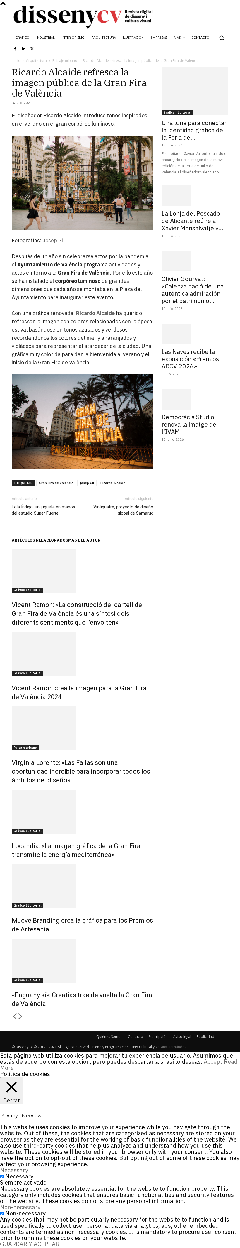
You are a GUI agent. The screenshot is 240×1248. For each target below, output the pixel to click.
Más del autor (84, 540)
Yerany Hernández (170, 1046)
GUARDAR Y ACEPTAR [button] (29, 1244)
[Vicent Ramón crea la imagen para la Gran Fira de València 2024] (82, 654)
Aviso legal (182, 1036)
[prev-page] (15, 1017)
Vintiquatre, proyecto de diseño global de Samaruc (123, 510)
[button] (221, 38)
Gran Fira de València (56, 483)
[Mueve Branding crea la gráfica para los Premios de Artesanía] (82, 886)
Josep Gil (53, 240)
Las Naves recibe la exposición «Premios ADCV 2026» (190, 358)
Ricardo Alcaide (95, 313)
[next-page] (20, 1017)
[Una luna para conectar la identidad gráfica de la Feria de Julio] (195, 91)
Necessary (19, 1176)
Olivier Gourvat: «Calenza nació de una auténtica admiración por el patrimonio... (193, 290)
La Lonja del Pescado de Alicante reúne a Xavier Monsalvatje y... (192, 220)
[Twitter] (32, 49)
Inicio (16, 60)
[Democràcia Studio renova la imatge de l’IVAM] (195, 399)
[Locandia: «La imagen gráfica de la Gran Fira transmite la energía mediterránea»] (82, 812)
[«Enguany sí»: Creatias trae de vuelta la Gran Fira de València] (82, 961)
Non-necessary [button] (20, 1207)
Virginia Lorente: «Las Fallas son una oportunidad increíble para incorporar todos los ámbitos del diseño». (81, 771)
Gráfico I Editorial (27, 590)
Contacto (135, 1036)
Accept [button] (213, 1062)
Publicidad (205, 1036)
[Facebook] (15, 49)
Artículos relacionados (40, 540)
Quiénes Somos (109, 1036)
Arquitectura (36, 60)
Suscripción (158, 1036)
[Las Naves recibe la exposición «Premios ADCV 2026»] (195, 334)
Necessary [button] (14, 1170)
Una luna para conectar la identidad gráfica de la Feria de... (194, 130)
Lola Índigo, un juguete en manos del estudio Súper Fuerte (43, 510)
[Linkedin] (23, 49)
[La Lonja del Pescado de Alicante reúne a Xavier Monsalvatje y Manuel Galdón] (195, 195)
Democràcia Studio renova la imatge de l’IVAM (189, 424)
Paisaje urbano (64, 60)
